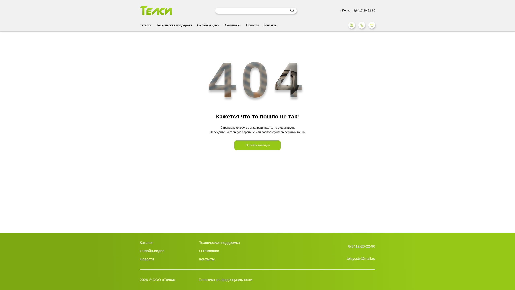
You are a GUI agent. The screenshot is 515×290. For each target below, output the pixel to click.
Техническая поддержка (174, 25)
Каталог (145, 25)
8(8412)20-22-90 (361, 246)
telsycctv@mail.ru (361, 259)
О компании (232, 25)
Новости (252, 25)
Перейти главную (258, 145)
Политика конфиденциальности (225, 280)
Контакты (270, 25)
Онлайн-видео (208, 25)
